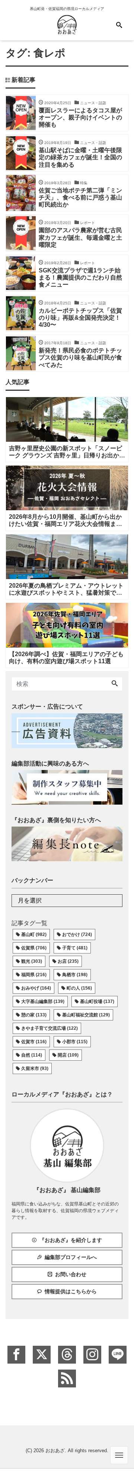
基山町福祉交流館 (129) (86, 1014)
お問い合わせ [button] (70, 1274)
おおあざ (55, 1450)
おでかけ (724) (77, 934)
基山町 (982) (34, 934)
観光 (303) (31, 961)
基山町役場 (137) (97, 1001)
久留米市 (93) (34, 1068)
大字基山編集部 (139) (42, 1001)
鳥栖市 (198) (74, 974)
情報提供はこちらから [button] (71, 1291)
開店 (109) (68, 1055)
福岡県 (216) (34, 974)
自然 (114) (31, 1055)
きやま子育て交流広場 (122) (49, 1028)
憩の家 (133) (34, 1014)
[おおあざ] (67, 24)
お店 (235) (68, 961)
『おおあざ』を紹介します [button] (70, 1240)
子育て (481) (74, 948)
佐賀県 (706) (34, 948)
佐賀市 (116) (34, 1041)
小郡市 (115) (74, 1041)
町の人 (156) (79, 988)
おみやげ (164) (36, 988)
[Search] (114, 684)
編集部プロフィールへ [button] (71, 1257)
